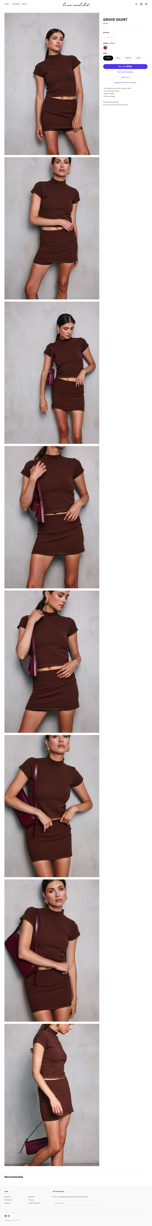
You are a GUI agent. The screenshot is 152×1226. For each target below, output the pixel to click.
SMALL (118, 58)
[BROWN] (105, 48)
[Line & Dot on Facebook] (5, 1216)
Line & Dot (16, 1220)
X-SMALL (108, 58)
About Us (7, 1197)
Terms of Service (34, 1203)
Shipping (117, 82)
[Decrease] (105, 37)
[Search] (136, 4)
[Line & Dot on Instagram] (9, 1216)
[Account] (141, 4)
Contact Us (8, 1200)
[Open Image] (51, 84)
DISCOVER (16, 4)
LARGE (138, 58)
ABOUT (24, 4)
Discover (7, 1203)
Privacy (31, 1200)
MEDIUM (128, 58)
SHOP (6, 4)
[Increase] (112, 37)
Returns (31, 1197)
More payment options (125, 72)
